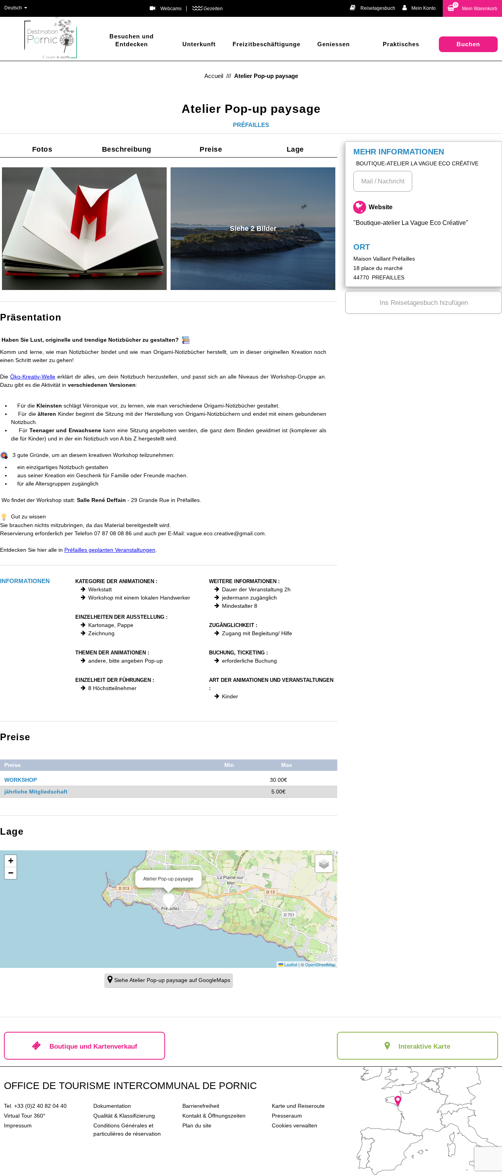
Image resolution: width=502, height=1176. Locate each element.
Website (410, 215)
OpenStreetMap (320, 964)
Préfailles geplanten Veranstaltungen (109, 550)
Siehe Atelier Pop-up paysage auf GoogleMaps (172, 980)
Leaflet (290, 964)
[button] (472, 8)
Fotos (42, 149)
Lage (295, 149)
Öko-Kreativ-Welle (32, 376)
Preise (211, 149)
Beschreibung (126, 149)
